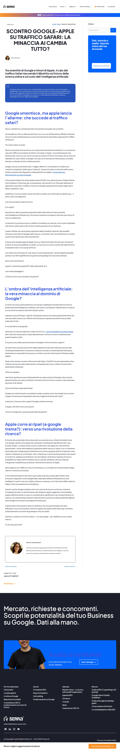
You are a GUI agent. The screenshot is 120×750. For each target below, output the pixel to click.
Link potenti (8, 690)
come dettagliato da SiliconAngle (59, 332)
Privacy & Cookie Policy (106, 740)
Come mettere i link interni (102, 706)
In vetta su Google (11, 696)
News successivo (70, 566)
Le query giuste (10, 693)
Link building (38, 696)
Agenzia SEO (67, 695)
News (64, 705)
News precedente (10, 566)
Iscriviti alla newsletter (101, 746)
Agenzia (72, 6)
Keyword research (40, 693)
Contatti (65, 702)
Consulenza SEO (39, 690)
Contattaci (111, 6)
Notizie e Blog (85, 6)
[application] (65, 6)
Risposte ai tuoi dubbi (12, 699)
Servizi (62, 6)
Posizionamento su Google (43, 699)
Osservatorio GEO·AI (70, 708)
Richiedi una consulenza (101, 66)
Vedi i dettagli (87, 662)
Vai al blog (8, 583)
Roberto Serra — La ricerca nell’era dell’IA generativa (72, 691)
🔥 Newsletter (99, 6)
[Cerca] (113, 30)
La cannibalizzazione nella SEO (103, 709)
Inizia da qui (53, 6)
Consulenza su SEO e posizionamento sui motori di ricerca (15, 705)
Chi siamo (66, 698)
